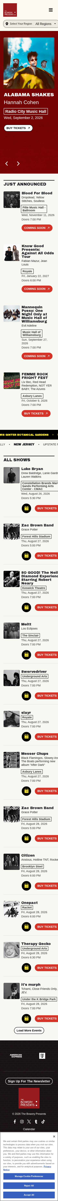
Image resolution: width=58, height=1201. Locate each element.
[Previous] (7, 163)
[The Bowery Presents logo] (10, 10)
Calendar (29, 1129)
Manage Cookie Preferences (29, 1176)
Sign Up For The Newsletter (29, 1081)
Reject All (29, 1185)
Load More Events (29, 1030)
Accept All (29, 1195)
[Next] (18, 163)
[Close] (54, 1136)
